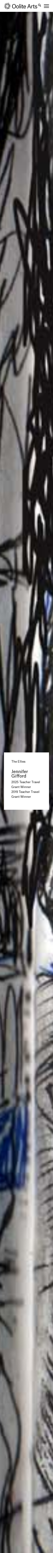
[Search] (38, 6)
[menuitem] (38, 6)
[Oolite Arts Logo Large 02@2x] (22, 6)
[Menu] (45, 6)
